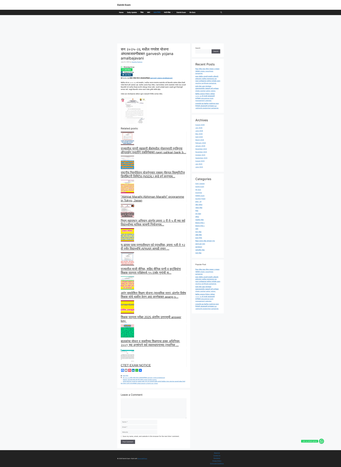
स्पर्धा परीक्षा (167, 12)
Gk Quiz (192, 12)
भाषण (148, 12)
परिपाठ (197, 217)
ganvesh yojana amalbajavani (161, 78)
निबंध (142, 12)
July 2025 (198, 164)
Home (121, 12)
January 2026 (200, 146)
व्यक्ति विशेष (198, 235)
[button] (221, 12)
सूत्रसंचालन (198, 247)
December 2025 (201, 149)
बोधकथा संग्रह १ (200, 223)
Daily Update (132, 12)
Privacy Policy (217, 461)
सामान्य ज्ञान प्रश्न (200, 244)
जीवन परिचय (198, 205)
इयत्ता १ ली (198, 202)
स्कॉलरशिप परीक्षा (200, 250)
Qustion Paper (200, 199)
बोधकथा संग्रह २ (200, 226)
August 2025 (200, 161)
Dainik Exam (124, 5)
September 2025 (201, 158)
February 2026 (200, 143)
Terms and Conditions (217, 463)
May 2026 (199, 134)
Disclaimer (217, 458)
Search (197, 48)
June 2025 (199, 167)
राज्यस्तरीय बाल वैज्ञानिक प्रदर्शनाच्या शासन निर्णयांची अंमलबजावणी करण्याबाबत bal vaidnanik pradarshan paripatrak (207, 106)
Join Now (127, 70)
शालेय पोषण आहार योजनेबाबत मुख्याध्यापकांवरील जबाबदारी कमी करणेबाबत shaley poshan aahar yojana (207, 88)
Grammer (198, 193)
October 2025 (200, 155)
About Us (217, 453)
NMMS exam (200, 196)
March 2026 (199, 140)
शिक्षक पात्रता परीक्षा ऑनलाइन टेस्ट (205, 241)
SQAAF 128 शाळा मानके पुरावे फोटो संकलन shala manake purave (140, 379)
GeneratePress (142, 458)
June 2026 (199, 131)
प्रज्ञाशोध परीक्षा (199, 220)
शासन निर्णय (157, 12)
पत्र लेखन (198, 214)
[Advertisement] (170, 28)
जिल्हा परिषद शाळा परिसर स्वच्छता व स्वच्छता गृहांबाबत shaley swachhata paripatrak (207, 71)
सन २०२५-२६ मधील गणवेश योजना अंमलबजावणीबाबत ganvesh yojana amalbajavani (144, 377)
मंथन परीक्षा (198, 232)
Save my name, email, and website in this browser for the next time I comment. (151, 436)
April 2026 (199, 137)
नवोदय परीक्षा (198, 208)
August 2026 (200, 125)
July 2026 (198, 128)
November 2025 (201, 152)
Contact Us (216, 455)
